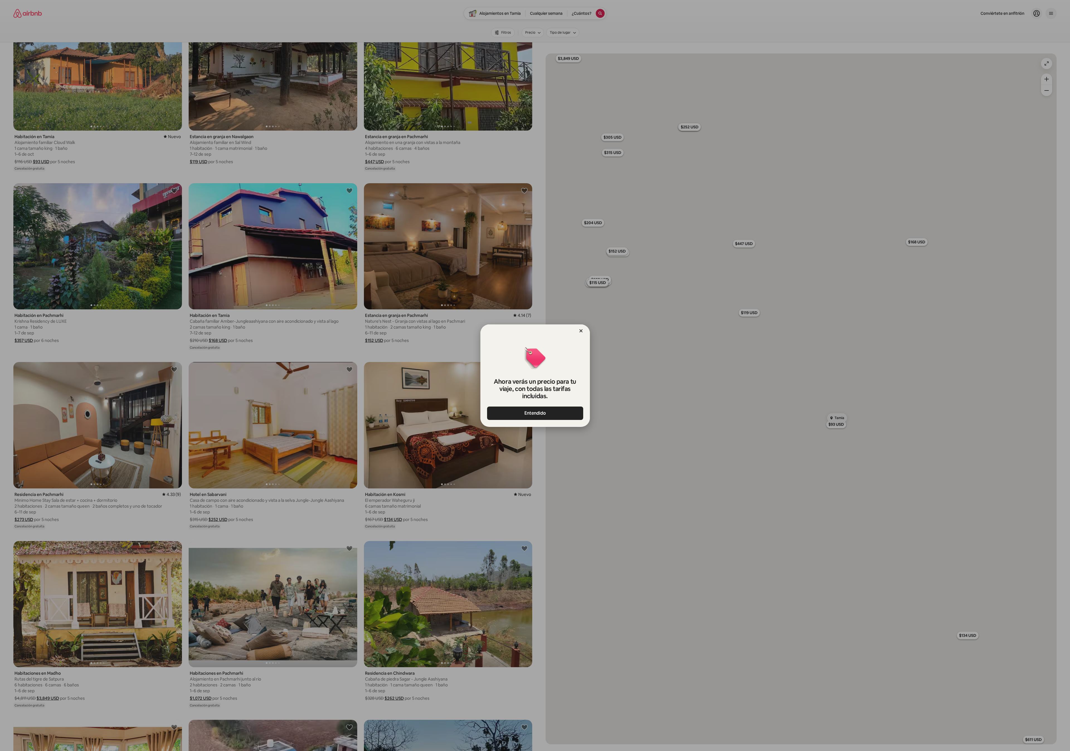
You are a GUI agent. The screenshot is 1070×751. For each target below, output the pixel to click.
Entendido (535, 413)
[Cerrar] (581, 331)
